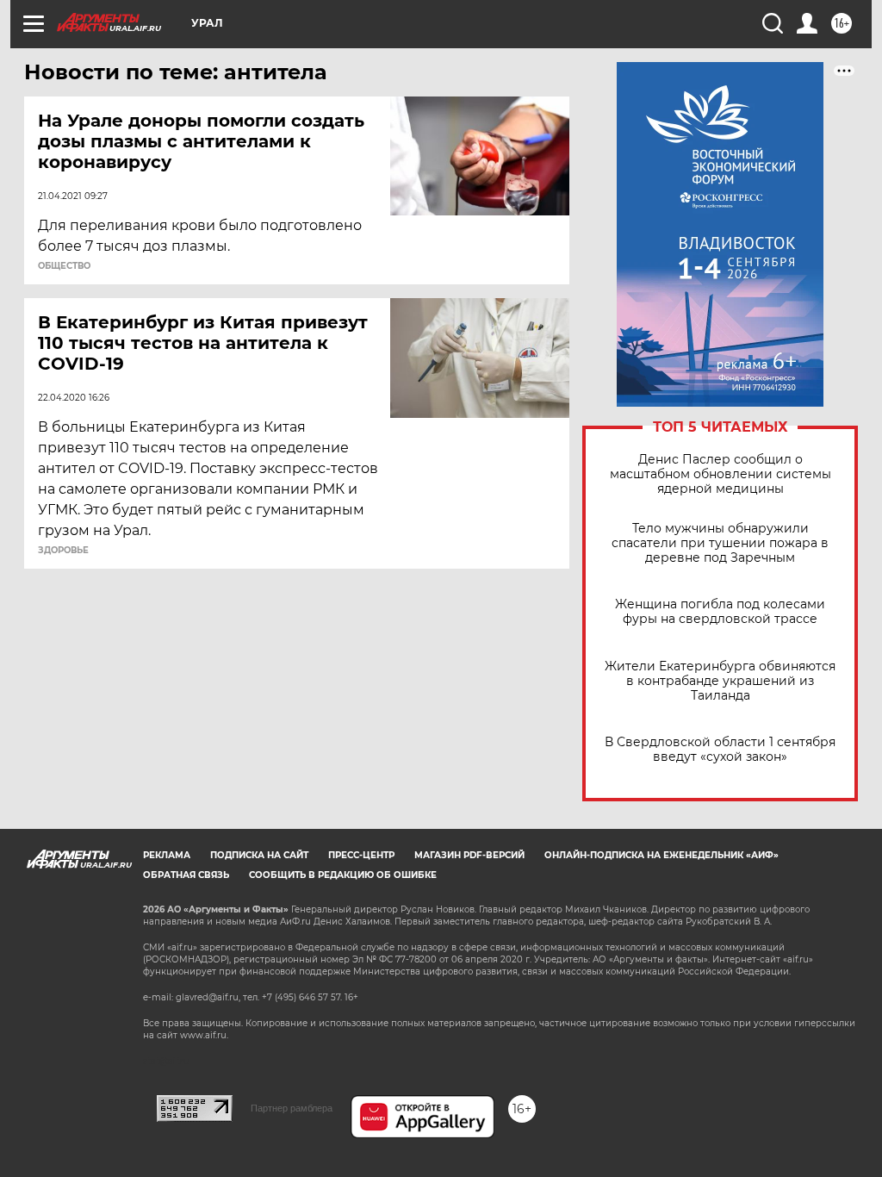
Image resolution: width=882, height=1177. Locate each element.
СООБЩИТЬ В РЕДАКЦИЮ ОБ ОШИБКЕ (343, 875)
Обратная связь (186, 875)
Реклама (166, 855)
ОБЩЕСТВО (64, 266)
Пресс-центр (361, 855)
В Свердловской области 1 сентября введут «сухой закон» (720, 749)
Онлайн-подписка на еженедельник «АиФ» (661, 855)
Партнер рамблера (291, 1108)
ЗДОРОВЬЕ (63, 550)
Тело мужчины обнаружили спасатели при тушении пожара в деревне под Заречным (720, 543)
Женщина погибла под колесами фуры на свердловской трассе (720, 611)
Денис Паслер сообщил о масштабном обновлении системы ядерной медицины (720, 474)
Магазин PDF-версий (469, 855)
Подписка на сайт (259, 855)
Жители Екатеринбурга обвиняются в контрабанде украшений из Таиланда (720, 681)
